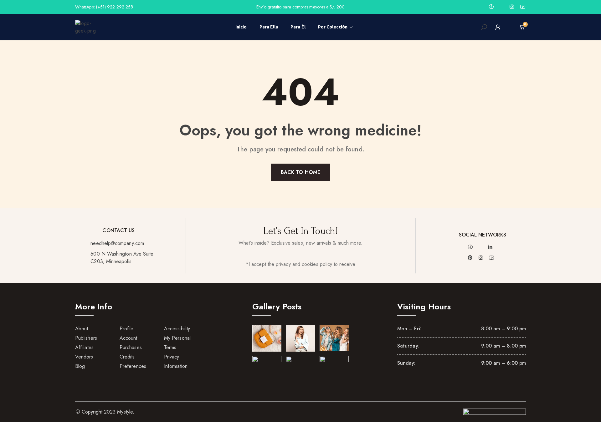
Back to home (300, 172)
